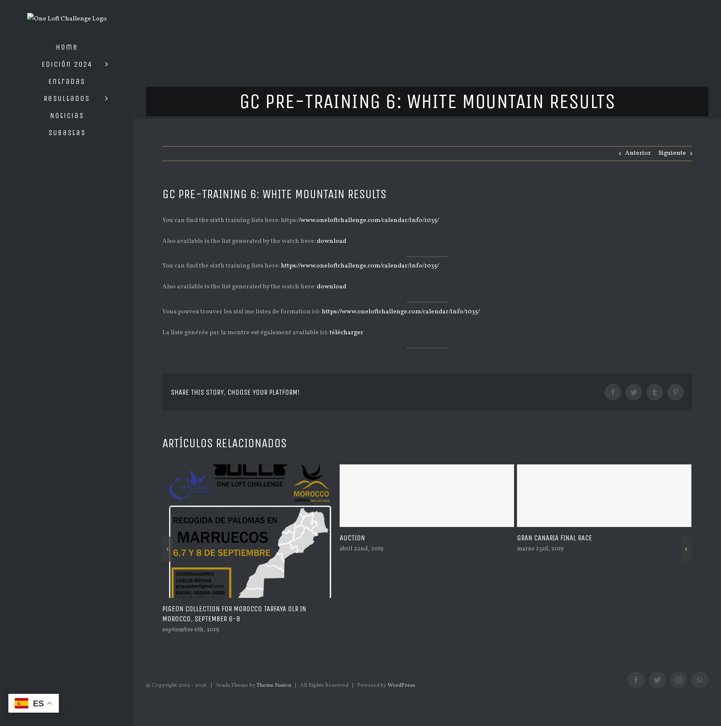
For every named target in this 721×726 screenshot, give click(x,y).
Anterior (638, 153)
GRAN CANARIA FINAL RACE (554, 537)
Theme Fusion (274, 685)
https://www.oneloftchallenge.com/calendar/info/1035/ (360, 266)
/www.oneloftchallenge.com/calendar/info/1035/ (369, 220)
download (331, 241)
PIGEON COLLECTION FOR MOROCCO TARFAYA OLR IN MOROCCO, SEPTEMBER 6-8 (234, 613)
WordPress (401, 685)
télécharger (346, 332)
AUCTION (352, 537)
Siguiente (672, 153)
